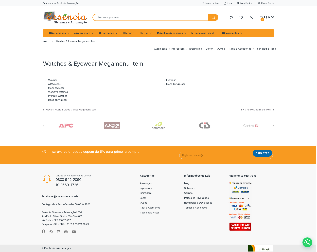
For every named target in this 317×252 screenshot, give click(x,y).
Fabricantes (232, 33)
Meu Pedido (246, 3)
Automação (59, 33)
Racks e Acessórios (171, 33)
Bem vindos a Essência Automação (61, 3)
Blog (186, 183)
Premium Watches (57, 95)
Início (45, 41)
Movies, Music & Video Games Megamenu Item (69, 109)
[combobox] (150, 17)
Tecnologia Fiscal (203, 33)
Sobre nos (189, 188)
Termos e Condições (195, 207)
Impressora (83, 33)
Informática (107, 33)
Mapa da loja (212, 3)
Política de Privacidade (196, 197)
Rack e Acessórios (240, 48)
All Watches (54, 84)
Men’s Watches (56, 87)
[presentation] (273, 126)
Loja (230, 3)
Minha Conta (267, 3)
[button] (307, 242)
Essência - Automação (57, 248)
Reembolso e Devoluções (198, 202)
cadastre (262, 153)
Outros (144, 33)
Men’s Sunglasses (175, 84)
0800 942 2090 (68, 179)
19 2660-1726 (67, 185)
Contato (188, 192)
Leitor (128, 33)
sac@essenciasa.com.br (64, 196)
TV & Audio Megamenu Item (257, 109)
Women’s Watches (58, 91)
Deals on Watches (58, 99)
